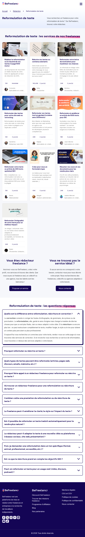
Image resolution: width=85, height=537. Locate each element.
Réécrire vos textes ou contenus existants (41, 60)
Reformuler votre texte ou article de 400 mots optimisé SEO (14, 169)
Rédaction (17, 11)
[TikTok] (7, 521)
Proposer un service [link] (20, 288)
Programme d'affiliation (41, 504)
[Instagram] (11, 518)
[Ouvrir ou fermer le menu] (81, 4)
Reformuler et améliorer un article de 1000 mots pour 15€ (69, 115)
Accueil (5, 11)
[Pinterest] (15, 518)
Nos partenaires (38, 511)
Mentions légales (68, 490)
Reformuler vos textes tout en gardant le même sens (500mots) (42, 115)
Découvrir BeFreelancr (41, 495)
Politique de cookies (70, 497)
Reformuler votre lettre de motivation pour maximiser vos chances (69, 61)
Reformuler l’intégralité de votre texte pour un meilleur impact (14, 222)
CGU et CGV (67, 493)
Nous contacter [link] (65, 288)
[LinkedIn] (18, 518)
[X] (7, 518)
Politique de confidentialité (72, 500)
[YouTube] (4, 521)
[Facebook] (4, 518)
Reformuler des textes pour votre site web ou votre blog (14, 115)
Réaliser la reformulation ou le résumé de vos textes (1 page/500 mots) (15, 62)
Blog (34, 508)
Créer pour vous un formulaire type (39, 168)
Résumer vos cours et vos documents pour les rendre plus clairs (70, 169)
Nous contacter (68, 504)
